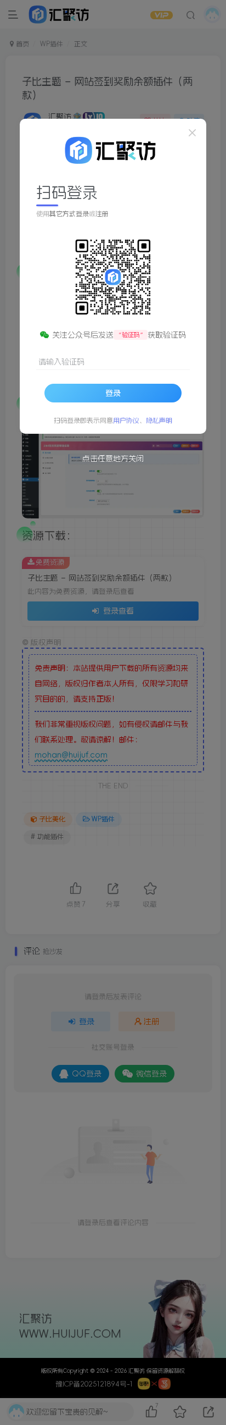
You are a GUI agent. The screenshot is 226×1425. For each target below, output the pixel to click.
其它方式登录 (69, 214)
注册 (102, 214)
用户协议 (126, 420)
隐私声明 (159, 420)
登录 (113, 393)
